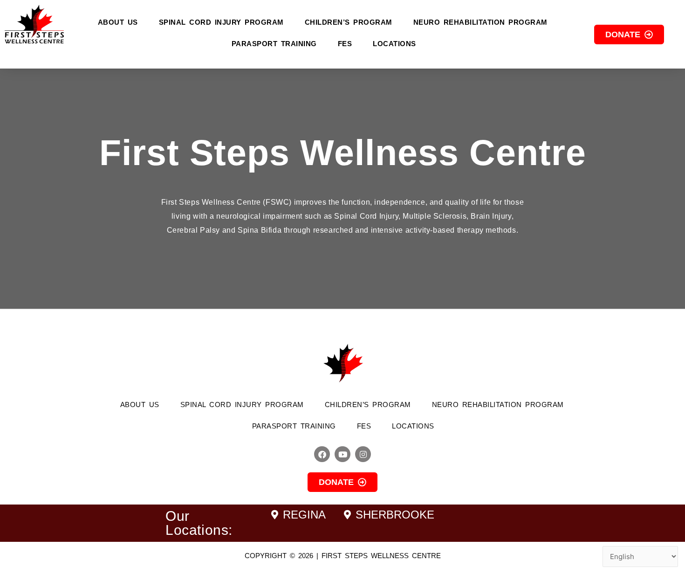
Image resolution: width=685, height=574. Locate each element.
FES (345, 44)
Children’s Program (348, 22)
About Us (118, 22)
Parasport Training (274, 44)
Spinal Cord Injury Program (221, 22)
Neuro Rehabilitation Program (480, 22)
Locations (394, 44)
